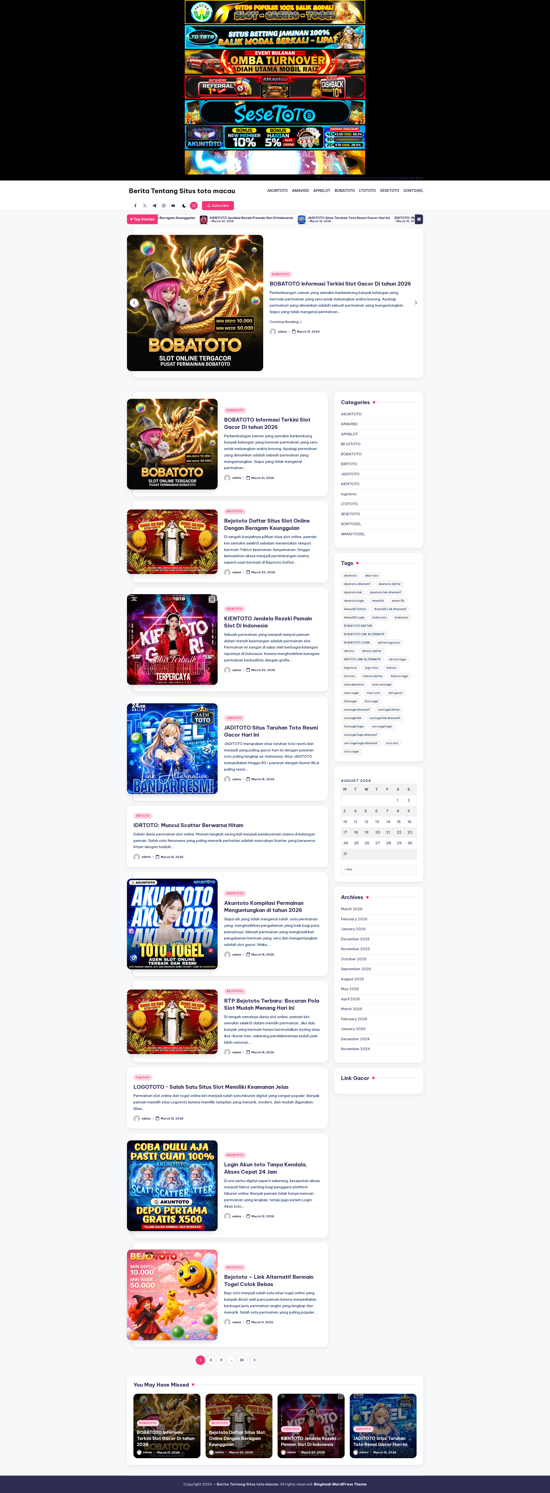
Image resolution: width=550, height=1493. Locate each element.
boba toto (380, 558)
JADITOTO (234, 659)
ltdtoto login (399, 616)
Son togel (371, 642)
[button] (218, 205)
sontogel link (352, 658)
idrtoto (349, 591)
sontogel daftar (389, 650)
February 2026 (354, 859)
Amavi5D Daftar (355, 549)
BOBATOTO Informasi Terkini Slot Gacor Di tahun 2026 (165, 1379)
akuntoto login (354, 541)
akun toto (371, 516)
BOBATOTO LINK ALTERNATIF (364, 575)
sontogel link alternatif (385, 658)
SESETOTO (350, 454)
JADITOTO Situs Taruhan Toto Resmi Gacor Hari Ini (183, 218)
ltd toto (349, 616)
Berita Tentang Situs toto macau (182, 191)
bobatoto (401, 558)
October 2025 (354, 899)
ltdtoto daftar (373, 616)
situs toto (373, 633)
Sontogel (350, 642)
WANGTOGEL (353, 474)
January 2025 (353, 969)
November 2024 (355, 989)
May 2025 (350, 929)
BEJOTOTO (280, 241)
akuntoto (350, 516)
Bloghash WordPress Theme (340, 1484)
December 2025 (355, 879)
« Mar (348, 810)
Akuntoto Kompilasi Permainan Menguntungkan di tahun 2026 (363, 218)
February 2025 (354, 959)
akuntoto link (353, 533)
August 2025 (352, 919)
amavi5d (378, 541)
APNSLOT (349, 374)
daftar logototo (389, 583)
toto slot (392, 683)
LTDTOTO (349, 444)
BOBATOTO (235, 351)
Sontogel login (354, 667)
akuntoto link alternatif (385, 533)
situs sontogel (381, 625)
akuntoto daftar (390, 524)
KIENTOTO (234, 549)
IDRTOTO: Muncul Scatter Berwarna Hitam (263, 218)
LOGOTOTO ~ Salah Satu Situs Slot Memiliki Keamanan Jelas (211, 1028)
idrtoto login (397, 600)
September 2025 (356, 909)
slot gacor (395, 633)
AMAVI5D (349, 365)
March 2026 (351, 849)
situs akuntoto (354, 625)
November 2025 (355, 889)
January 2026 (353, 869)
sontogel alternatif (357, 650)
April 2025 (350, 939)
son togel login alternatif (361, 683)
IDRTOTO (143, 756)
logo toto (371, 608)
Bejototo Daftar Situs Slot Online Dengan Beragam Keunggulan (237, 1379)
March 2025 (351, 949)
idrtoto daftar (372, 591)
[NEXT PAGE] (254, 1301)
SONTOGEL (351, 464)
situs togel (351, 633)
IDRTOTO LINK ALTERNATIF (362, 600)
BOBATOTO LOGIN (357, 583)
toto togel (351, 692)
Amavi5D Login (354, 558)
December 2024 (355, 979)
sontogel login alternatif (360, 675)
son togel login (382, 667)
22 (242, 1301)
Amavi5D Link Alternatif (390, 549)
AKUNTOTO (235, 834)
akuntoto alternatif (357, 524)
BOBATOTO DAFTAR (358, 566)
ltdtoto (392, 608)
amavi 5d (398, 541)
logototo (143, 1018)
